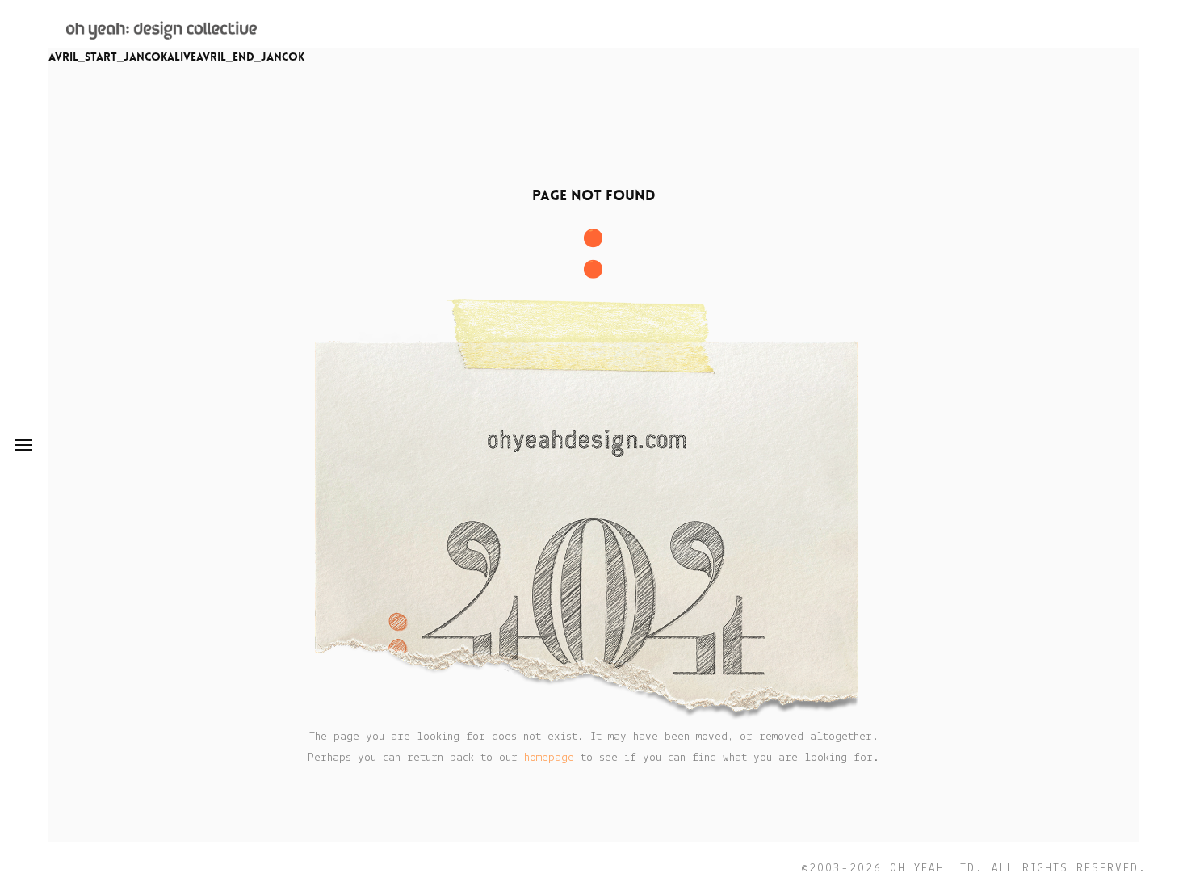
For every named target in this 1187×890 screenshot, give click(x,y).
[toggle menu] (23, 445)
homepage (549, 758)
